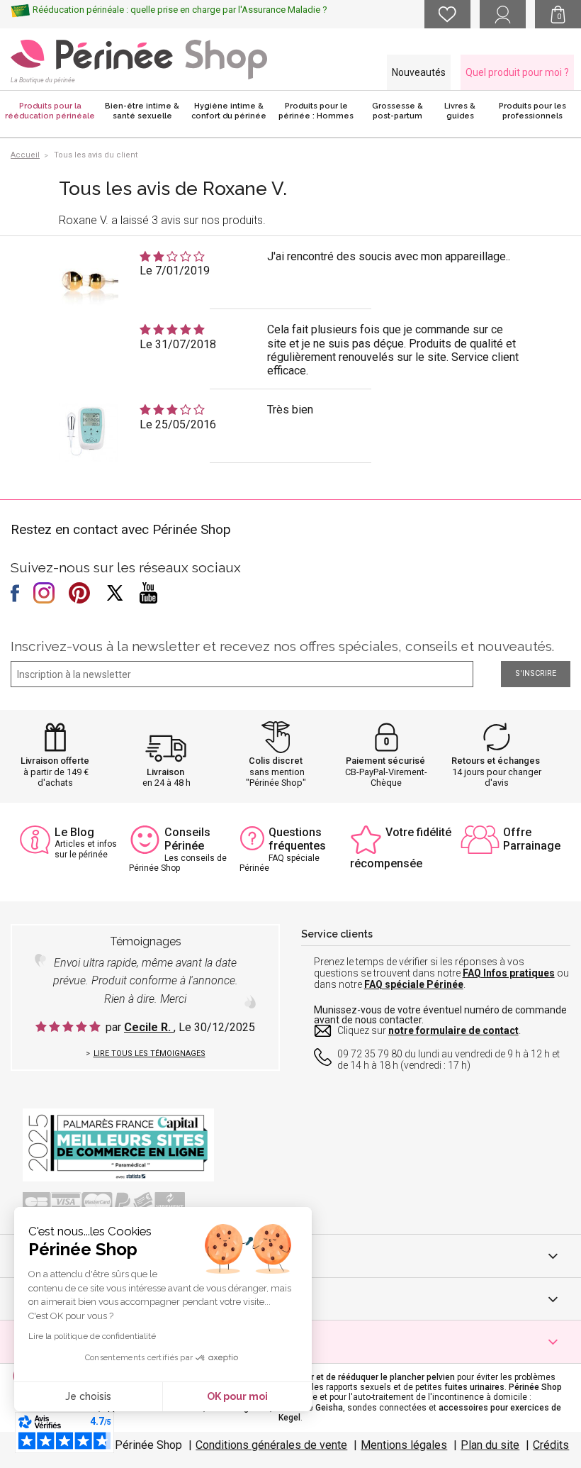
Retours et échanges (495, 760)
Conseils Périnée (187, 838)
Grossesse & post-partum (397, 111)
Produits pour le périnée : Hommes (316, 111)
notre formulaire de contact (453, 1030)
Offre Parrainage (531, 838)
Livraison (165, 772)
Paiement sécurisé (385, 760)
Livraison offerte (55, 760)
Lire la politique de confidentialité (92, 1336)
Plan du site (490, 1445)
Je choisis (88, 1396)
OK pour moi (237, 1396)
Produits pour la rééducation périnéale (50, 111)
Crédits (551, 1445)
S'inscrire (535, 673)
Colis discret (276, 760)
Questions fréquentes (297, 838)
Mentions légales (404, 1445)
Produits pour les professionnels (532, 111)
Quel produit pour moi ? (517, 72)
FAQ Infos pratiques (509, 973)
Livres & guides (459, 111)
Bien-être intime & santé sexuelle (142, 111)
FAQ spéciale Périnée (413, 984)
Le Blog (74, 832)
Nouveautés (419, 72)
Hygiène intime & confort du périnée (228, 111)
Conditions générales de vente (271, 1445)
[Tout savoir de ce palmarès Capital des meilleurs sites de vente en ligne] (118, 1145)
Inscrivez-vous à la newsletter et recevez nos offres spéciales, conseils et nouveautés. (282, 646)
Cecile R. (149, 1027)
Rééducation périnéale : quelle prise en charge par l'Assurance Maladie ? (180, 9)
